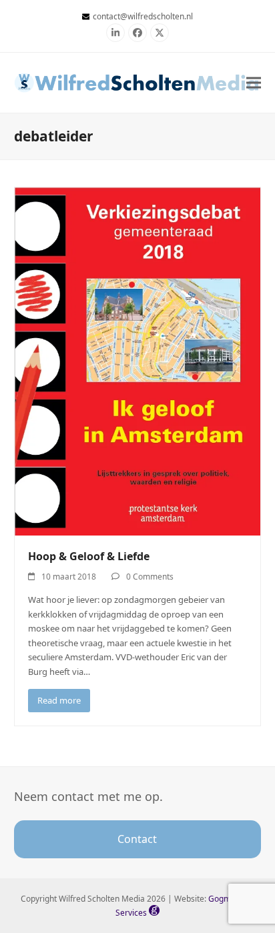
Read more (59, 700)
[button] (253, 82)
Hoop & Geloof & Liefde (89, 556)
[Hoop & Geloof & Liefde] (138, 360)
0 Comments (150, 576)
